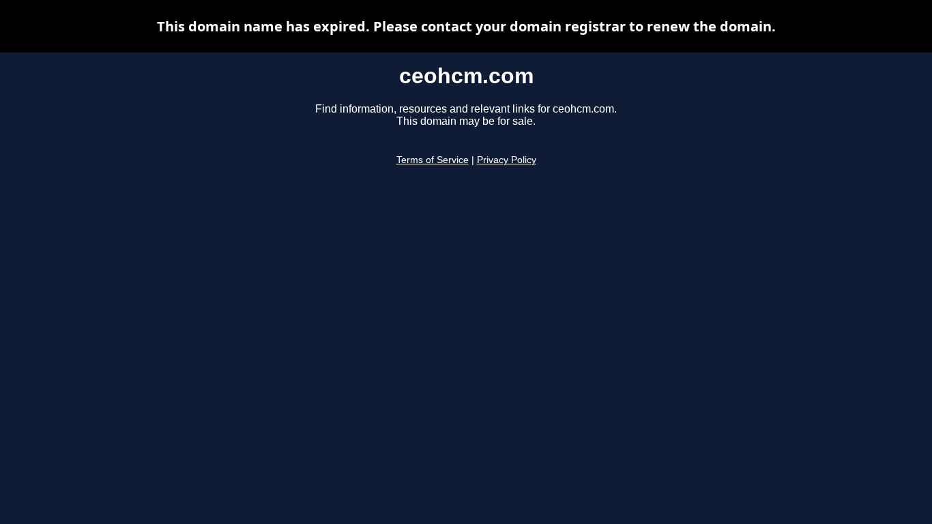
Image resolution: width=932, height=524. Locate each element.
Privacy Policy (506, 160)
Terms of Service (432, 160)
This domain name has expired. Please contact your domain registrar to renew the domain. (466, 26)
